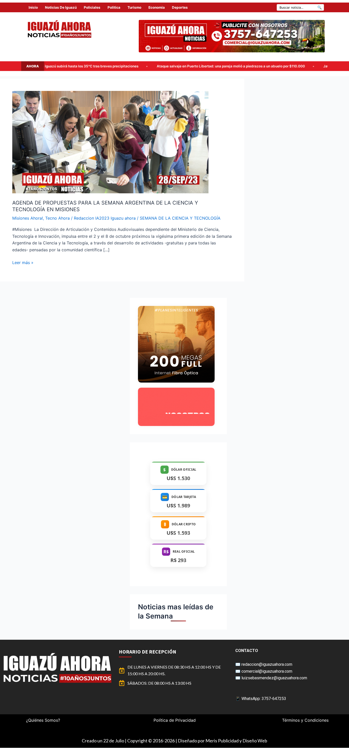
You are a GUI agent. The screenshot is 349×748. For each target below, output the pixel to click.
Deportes (180, 7)
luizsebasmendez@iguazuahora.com (274, 677)
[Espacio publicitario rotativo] (232, 36)
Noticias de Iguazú (61, 7)
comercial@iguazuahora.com (266, 671)
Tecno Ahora (57, 218)
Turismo (134, 7)
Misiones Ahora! (27, 218)
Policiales (92, 7)
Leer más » (22, 262)
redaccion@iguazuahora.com (266, 664)
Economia (156, 7)
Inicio (33, 7)
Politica (114, 7)
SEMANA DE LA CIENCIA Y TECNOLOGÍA (180, 218)
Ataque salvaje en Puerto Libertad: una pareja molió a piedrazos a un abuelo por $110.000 (172, 66)
